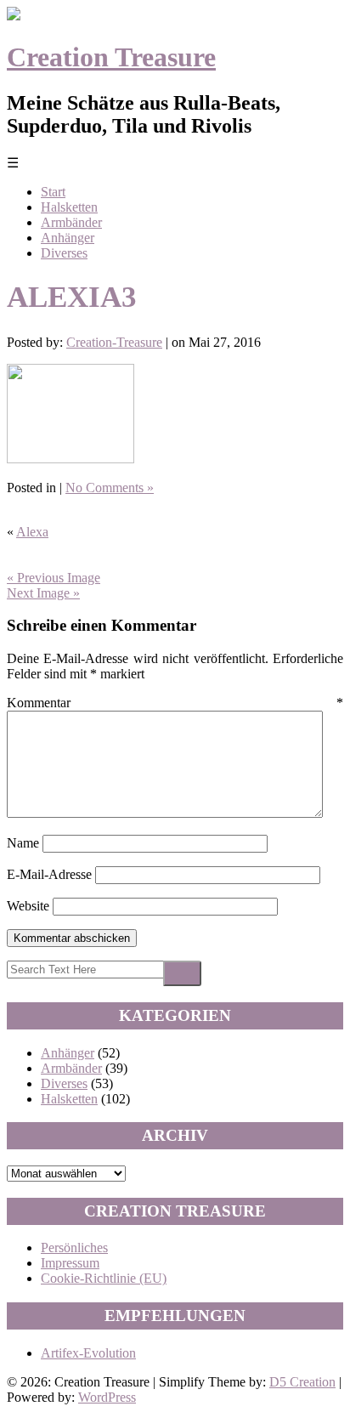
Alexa (32, 532)
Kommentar (175, 702)
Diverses (64, 253)
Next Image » (43, 593)
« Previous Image (53, 577)
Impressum (70, 1263)
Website (28, 906)
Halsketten (69, 207)
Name (23, 843)
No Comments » (109, 487)
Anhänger (67, 237)
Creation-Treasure (114, 342)
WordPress (107, 1397)
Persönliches (74, 1247)
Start (53, 191)
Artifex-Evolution (88, 1353)
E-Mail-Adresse (49, 874)
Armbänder (71, 222)
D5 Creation (302, 1382)
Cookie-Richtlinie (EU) (104, 1278)
